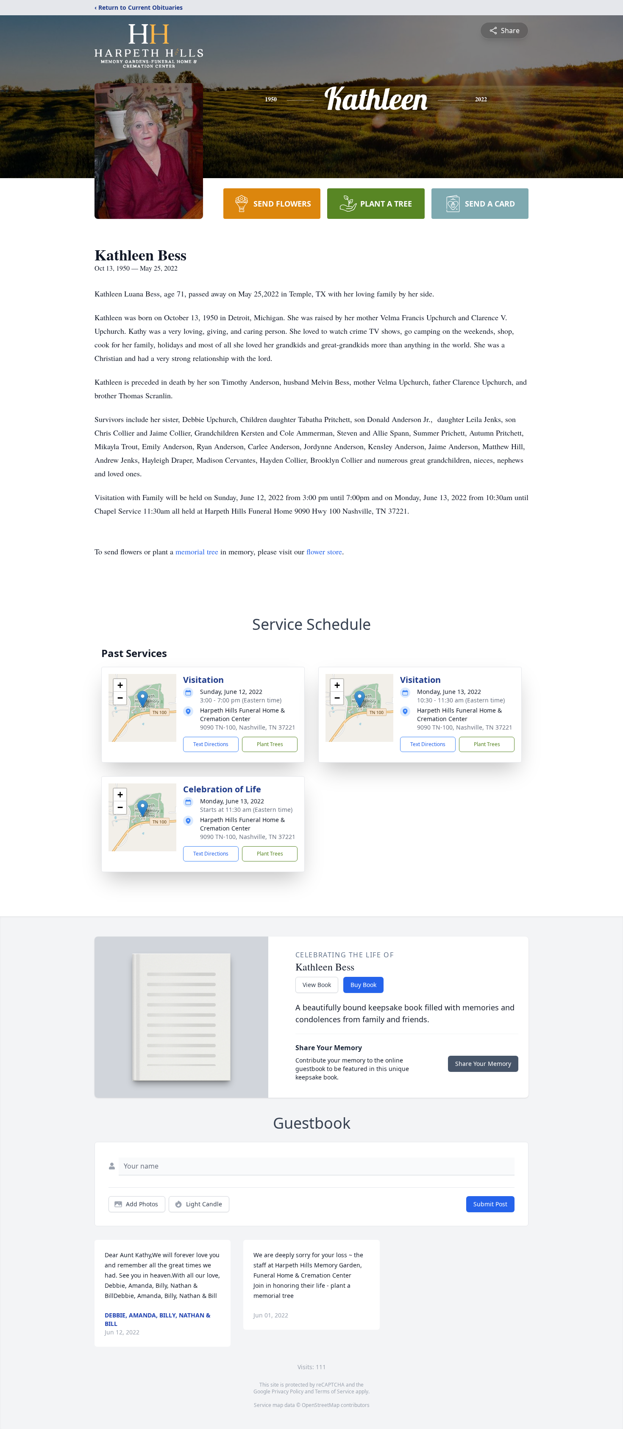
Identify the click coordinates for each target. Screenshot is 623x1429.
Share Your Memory (483, 1064)
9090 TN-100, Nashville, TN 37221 (247, 727)
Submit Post (490, 1204)
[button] (142, 699)
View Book (317, 985)
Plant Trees (270, 744)
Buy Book (363, 985)
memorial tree (196, 551)
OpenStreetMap (320, 1405)
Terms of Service (334, 1391)
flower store (324, 551)
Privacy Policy (287, 1391)
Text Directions (210, 744)
